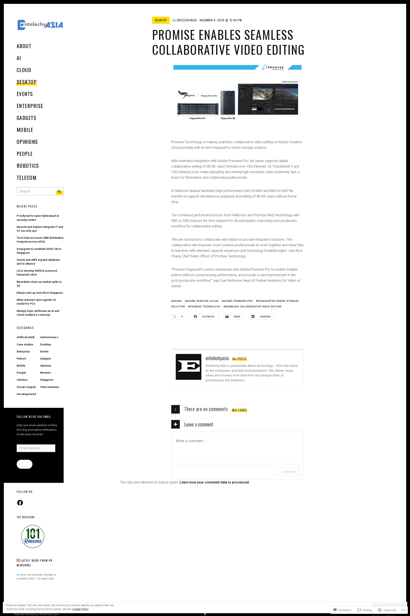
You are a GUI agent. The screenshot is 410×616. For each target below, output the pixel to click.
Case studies (25, 344)
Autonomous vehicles (54, 337)
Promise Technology (205, 306)
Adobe (177, 301)
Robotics (28, 165)
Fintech (21, 358)
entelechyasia (187, 20)
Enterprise (30, 105)
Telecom (27, 177)
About (24, 46)
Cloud (24, 70)
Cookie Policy (80, 609)
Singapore (46, 379)
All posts (240, 358)
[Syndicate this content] (18, 560)
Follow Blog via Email (34, 416)
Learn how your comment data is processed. (215, 482)
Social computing (28, 387)
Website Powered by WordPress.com (36, 614)
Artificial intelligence (30, 337)
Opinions (27, 141)
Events (25, 93)
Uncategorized (26, 394)
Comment (289, 471)
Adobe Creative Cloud (203, 301)
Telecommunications (53, 387)
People (25, 153)
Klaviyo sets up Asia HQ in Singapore (40, 292)
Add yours (239, 410)
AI (19, 58)
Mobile (25, 129)
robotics (22, 379)
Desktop (27, 81)
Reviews (45, 372)
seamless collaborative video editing (253, 306)
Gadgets (26, 117)
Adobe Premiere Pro (238, 301)
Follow (24, 464)
